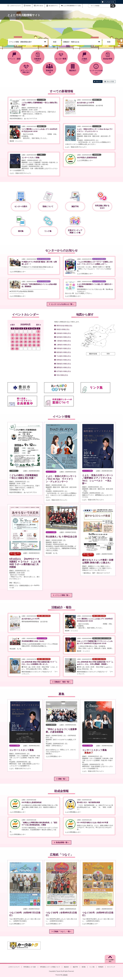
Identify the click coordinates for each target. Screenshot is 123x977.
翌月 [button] (37, 325)
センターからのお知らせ (96, 71)
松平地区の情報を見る (63, 371)
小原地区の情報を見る (63, 341)
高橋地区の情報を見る (63, 363)
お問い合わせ (39, 5)
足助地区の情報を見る (63, 333)
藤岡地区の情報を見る (63, 367)
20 (30, 341)
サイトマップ (111, 967)
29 (38, 345)
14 (34, 338)
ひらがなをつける (109, 2)
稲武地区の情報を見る (63, 337)
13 (30, 338)
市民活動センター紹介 (29, 967)
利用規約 (100, 967)
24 (17, 345)
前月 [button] (13, 325)
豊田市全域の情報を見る (64, 325)
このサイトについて (15, 5)
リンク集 (91, 967)
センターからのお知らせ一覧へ (62, 304)
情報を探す (26, 71)
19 (25, 341)
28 (34, 345)
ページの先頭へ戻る (110, 960)
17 (17, 341)
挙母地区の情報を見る (63, 348)
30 (12, 348)
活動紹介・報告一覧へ (62, 682)
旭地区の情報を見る (62, 329)
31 (17, 348)
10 (17, 338)
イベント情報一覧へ (62, 595)
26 (25, 345)
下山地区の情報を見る (63, 356)
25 (21, 345)
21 (34, 341)
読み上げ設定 (110, 81)
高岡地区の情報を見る (63, 360)
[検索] (113, 6)
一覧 (49, 71)
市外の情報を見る (62, 375)
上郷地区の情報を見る (63, 344)
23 (12, 345)
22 (38, 341)
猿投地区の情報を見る (63, 352)
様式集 (84, 967)
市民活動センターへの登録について (50, 967)
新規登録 (28, 5)
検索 (54, 42)
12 (25, 338)
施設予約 (75, 967)
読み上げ (98, 81)
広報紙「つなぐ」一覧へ (62, 931)
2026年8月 (25, 324)
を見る (37, 59)
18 (21, 341)
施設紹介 (66, 967)
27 (30, 345)
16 (12, 341)
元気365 (65, 975)
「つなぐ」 (84, 59)
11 (21, 338)
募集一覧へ (62, 779)
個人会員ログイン (53, 5)
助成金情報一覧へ (62, 842)
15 (38, 338)
